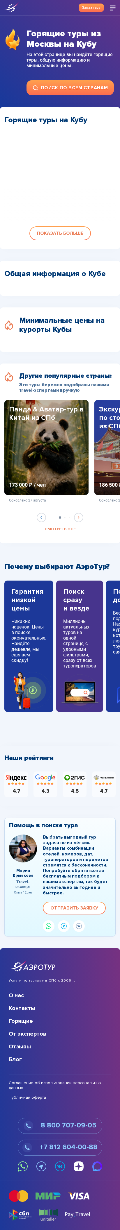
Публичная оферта (27, 1097)
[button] (60, 233)
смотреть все (60, 529)
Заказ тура (91, 8)
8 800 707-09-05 (67, 1125)
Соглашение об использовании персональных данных (55, 1085)
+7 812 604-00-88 (68, 1147)
